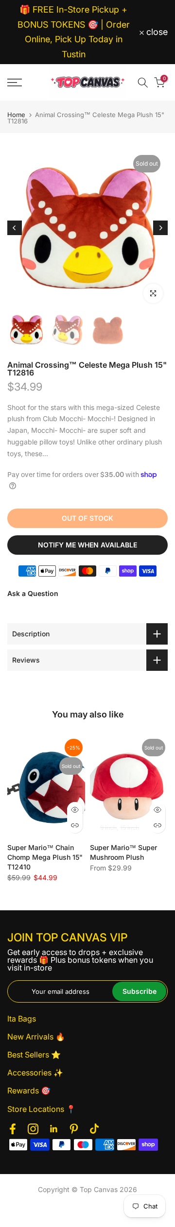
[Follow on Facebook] (12, 1129)
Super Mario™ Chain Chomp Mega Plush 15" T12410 (45, 857)
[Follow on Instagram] (33, 1129)
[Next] (160, 228)
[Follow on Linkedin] (53, 1129)
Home (16, 115)
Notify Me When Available (87, 545)
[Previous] (14, 228)
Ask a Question (32, 593)
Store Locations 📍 (41, 1109)
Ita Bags (21, 1018)
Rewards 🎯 (29, 1090)
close (156, 32)
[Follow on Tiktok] (94, 1129)
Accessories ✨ (35, 1072)
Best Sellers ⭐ (34, 1054)
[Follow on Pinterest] (74, 1129)
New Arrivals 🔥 (36, 1036)
